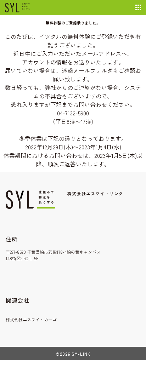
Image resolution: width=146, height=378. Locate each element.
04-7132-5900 (73, 113)
